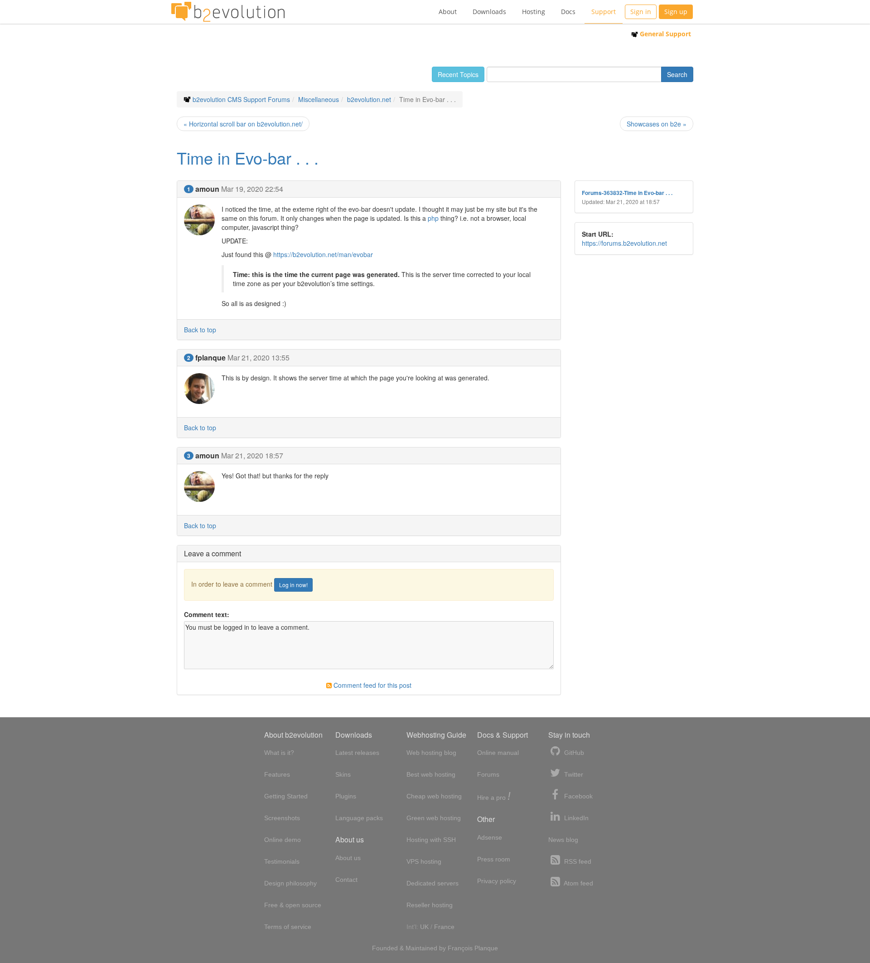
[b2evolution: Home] (227, 11)
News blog (563, 839)
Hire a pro (494, 797)
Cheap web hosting (434, 796)
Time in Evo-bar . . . (248, 157)
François (460, 948)
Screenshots (282, 818)
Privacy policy (496, 881)
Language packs (359, 818)
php (433, 218)
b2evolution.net (369, 99)
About (448, 11)
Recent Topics (458, 74)
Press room (493, 859)
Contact (346, 879)
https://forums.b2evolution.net (624, 243)
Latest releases (357, 752)
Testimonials (282, 861)
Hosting (533, 11)
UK (424, 926)
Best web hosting (430, 774)
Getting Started (286, 796)
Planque (486, 948)
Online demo (282, 839)
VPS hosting (423, 861)
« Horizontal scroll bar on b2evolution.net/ (243, 123)
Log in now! (293, 584)
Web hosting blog (431, 752)
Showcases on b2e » (656, 123)
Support (603, 11)
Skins (343, 774)
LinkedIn (575, 818)
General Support (664, 33)
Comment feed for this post (371, 685)
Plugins (345, 796)
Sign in (640, 11)
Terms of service (287, 926)
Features (277, 774)
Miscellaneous (318, 99)
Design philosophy (290, 883)
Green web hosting (433, 818)
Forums (488, 774)
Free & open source (292, 905)
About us (348, 857)
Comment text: (206, 614)
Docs (568, 11)
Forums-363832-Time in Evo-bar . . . (627, 193)
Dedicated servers (432, 883)
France (444, 926)
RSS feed (576, 861)
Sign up (675, 11)
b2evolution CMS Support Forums (241, 99)
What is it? (279, 752)
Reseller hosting (429, 905)
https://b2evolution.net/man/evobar (323, 254)
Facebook (577, 796)
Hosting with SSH (431, 839)
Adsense (489, 837)
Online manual (498, 752)
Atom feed (577, 883)
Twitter (572, 774)
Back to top (200, 329)
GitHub (573, 752)
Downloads (489, 11)
